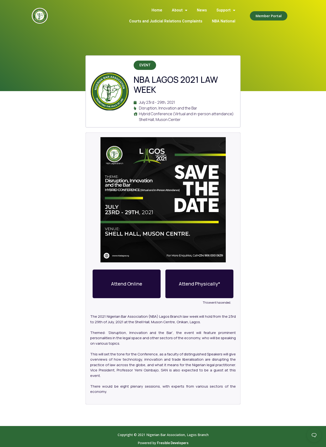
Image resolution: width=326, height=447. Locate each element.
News (202, 10)
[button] (268, 16)
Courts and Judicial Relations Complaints (165, 21)
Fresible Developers (173, 443)
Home (157, 10)
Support (223, 10)
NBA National (223, 21)
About (177, 10)
